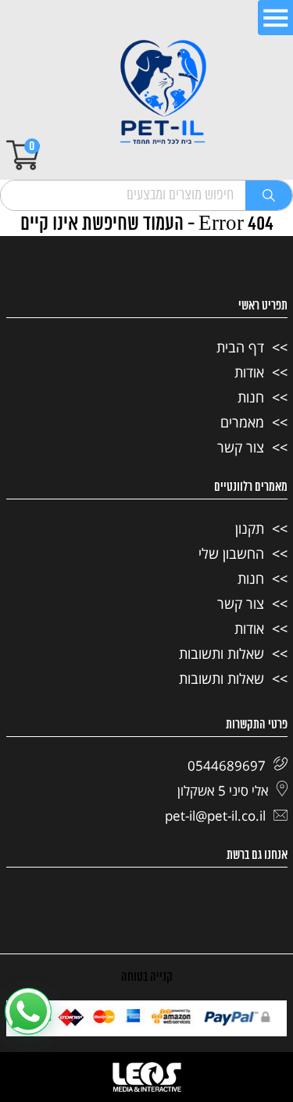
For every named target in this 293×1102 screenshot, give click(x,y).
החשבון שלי (231, 553)
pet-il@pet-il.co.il (215, 816)
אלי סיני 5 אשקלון (223, 791)
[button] (28, 1011)
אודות (249, 372)
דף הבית (240, 347)
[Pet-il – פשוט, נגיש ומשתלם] (163, 94)
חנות (251, 397)
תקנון (249, 528)
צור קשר (240, 447)
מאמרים (242, 422)
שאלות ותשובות (221, 653)
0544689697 (227, 766)
